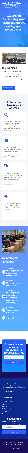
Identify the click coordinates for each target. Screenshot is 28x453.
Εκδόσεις (5, 406)
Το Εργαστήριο (7, 401)
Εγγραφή (14, 362)
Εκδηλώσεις (6, 409)
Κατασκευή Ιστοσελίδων (13, 449)
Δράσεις (5, 404)
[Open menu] (24, 4)
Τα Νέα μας (6, 411)
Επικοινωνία (6, 414)
